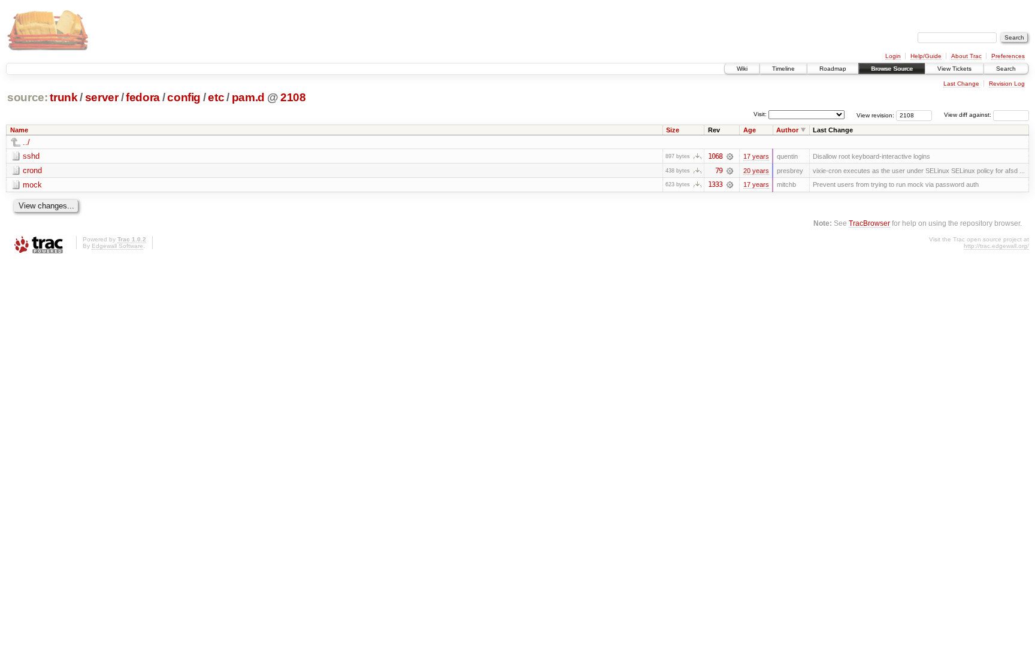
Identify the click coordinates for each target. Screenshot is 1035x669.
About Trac (966, 56)
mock (32, 184)
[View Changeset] (730, 156)
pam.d (248, 97)
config (184, 97)
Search (1006, 68)
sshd (31, 156)
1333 (715, 184)
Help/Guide (926, 56)
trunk (63, 97)
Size (672, 130)
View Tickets (954, 68)
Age (749, 130)
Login (893, 56)
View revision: (875, 114)
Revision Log (1007, 83)
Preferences (1008, 56)
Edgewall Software (117, 246)
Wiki (742, 68)
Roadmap (832, 68)
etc (216, 97)
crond (32, 170)
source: (27, 97)
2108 (293, 97)
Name (19, 130)
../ (26, 142)
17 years (756, 156)
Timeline (783, 68)
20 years (756, 170)
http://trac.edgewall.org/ (996, 246)
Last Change (961, 83)
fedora (143, 97)
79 (718, 171)
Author (787, 130)
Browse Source (892, 68)
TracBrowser (869, 223)
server (102, 97)
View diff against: (968, 114)
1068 (715, 156)
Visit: (760, 114)
